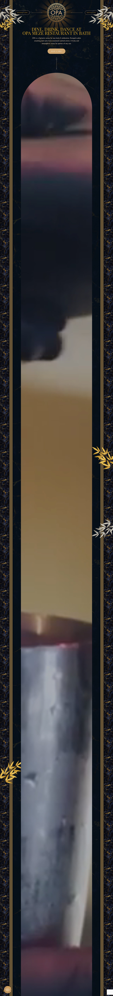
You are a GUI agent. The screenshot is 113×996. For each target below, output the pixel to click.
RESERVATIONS (22, 12)
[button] (91, 13)
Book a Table (56, 51)
